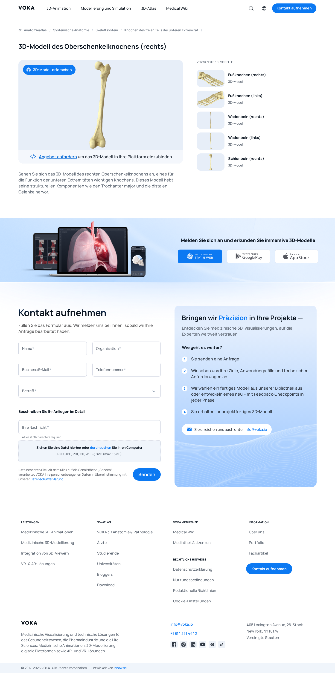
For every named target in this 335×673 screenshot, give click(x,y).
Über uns (256, 532)
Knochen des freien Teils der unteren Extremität (161, 30)
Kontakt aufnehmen (269, 568)
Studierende (108, 553)
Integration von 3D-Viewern (45, 553)
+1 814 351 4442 (183, 633)
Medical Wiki (184, 532)
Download (106, 584)
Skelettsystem (107, 30)
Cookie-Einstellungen (192, 601)
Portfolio (256, 542)
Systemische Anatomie (71, 30)
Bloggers (105, 574)
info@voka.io (256, 429)
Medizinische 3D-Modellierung (47, 542)
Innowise (120, 668)
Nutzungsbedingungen (193, 579)
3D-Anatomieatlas (32, 30)
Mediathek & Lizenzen (192, 542)
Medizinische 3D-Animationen (47, 532)
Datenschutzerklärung (192, 569)
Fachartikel (258, 553)
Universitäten (109, 563)
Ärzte (102, 542)
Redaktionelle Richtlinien (194, 590)
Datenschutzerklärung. (47, 479)
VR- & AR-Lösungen (38, 563)
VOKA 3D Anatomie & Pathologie (125, 532)
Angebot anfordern (58, 156)
